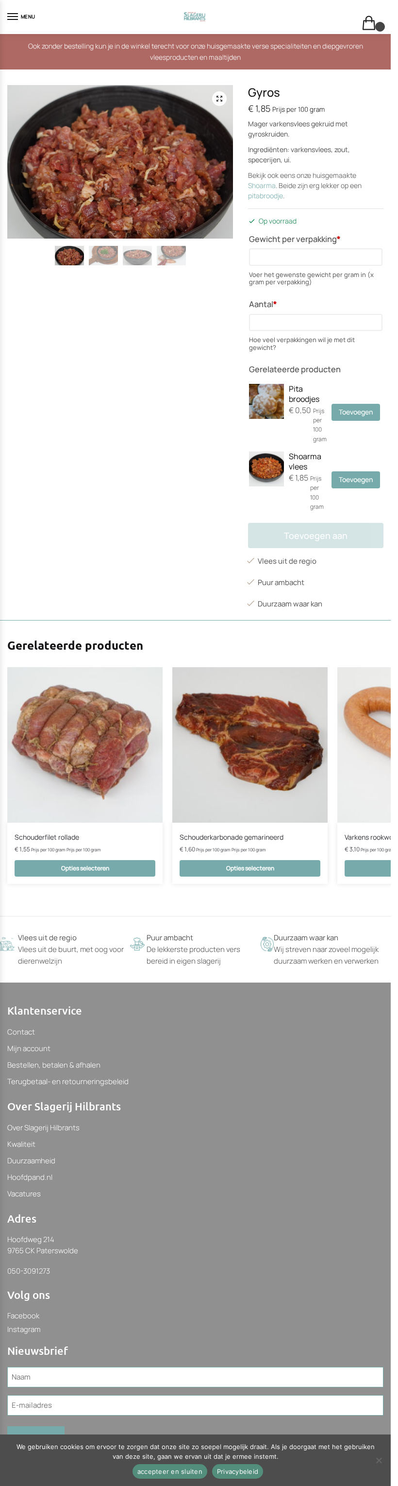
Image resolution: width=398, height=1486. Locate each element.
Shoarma (262, 185)
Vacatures (24, 1194)
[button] (219, 98)
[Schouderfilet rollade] (85, 745)
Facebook (23, 1316)
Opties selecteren (85, 868)
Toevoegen (356, 411)
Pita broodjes (304, 394)
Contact (21, 1032)
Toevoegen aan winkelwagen (316, 539)
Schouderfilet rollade (47, 837)
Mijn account (28, 1048)
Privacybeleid (237, 1471)
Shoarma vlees (305, 461)
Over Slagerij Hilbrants (43, 1128)
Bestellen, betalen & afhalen (53, 1065)
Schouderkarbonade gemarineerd (231, 837)
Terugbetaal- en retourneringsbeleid (68, 1081)
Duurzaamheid (31, 1161)
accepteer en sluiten (169, 1471)
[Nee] (378, 1460)
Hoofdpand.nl (29, 1177)
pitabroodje (265, 195)
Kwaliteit (21, 1144)
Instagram (23, 1329)
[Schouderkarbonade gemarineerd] (250, 745)
